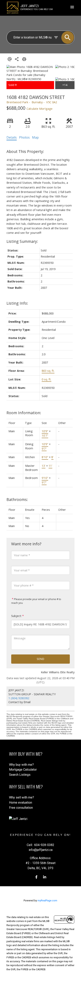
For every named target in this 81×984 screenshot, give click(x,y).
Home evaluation (20, 802)
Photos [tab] (24, 137)
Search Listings (19, 775)
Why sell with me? (21, 797)
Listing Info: (17, 303)
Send (40, 659)
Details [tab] (11, 137)
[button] (36, 877)
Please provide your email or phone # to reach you (36, 601)
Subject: (16, 616)
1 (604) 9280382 (18, 698)
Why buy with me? (21, 765)
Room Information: (23, 412)
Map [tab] (35, 137)
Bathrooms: (17, 499)
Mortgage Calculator (23, 769)
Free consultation (21, 807)
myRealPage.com (47, 900)
